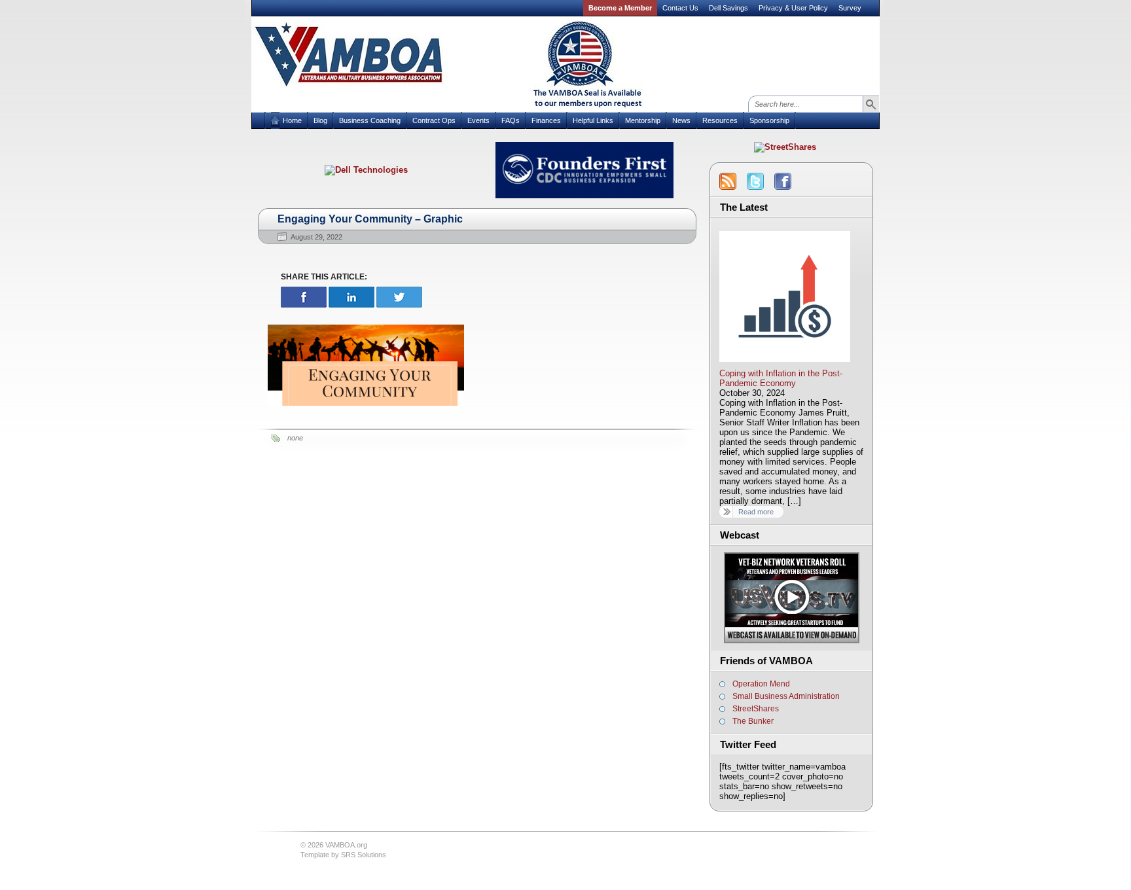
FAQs (510, 120)
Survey (849, 8)
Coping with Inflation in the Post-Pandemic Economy (780, 378)
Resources (720, 120)
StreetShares (755, 708)
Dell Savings (728, 8)
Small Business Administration (786, 696)
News (681, 120)
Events (478, 120)
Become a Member (620, 8)
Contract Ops (434, 120)
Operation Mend (761, 683)
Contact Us (680, 8)
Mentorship (642, 120)
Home (292, 120)
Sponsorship (769, 120)
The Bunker (753, 721)
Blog (320, 120)
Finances (546, 120)
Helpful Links (593, 120)
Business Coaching (370, 120)
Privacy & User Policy (793, 8)
